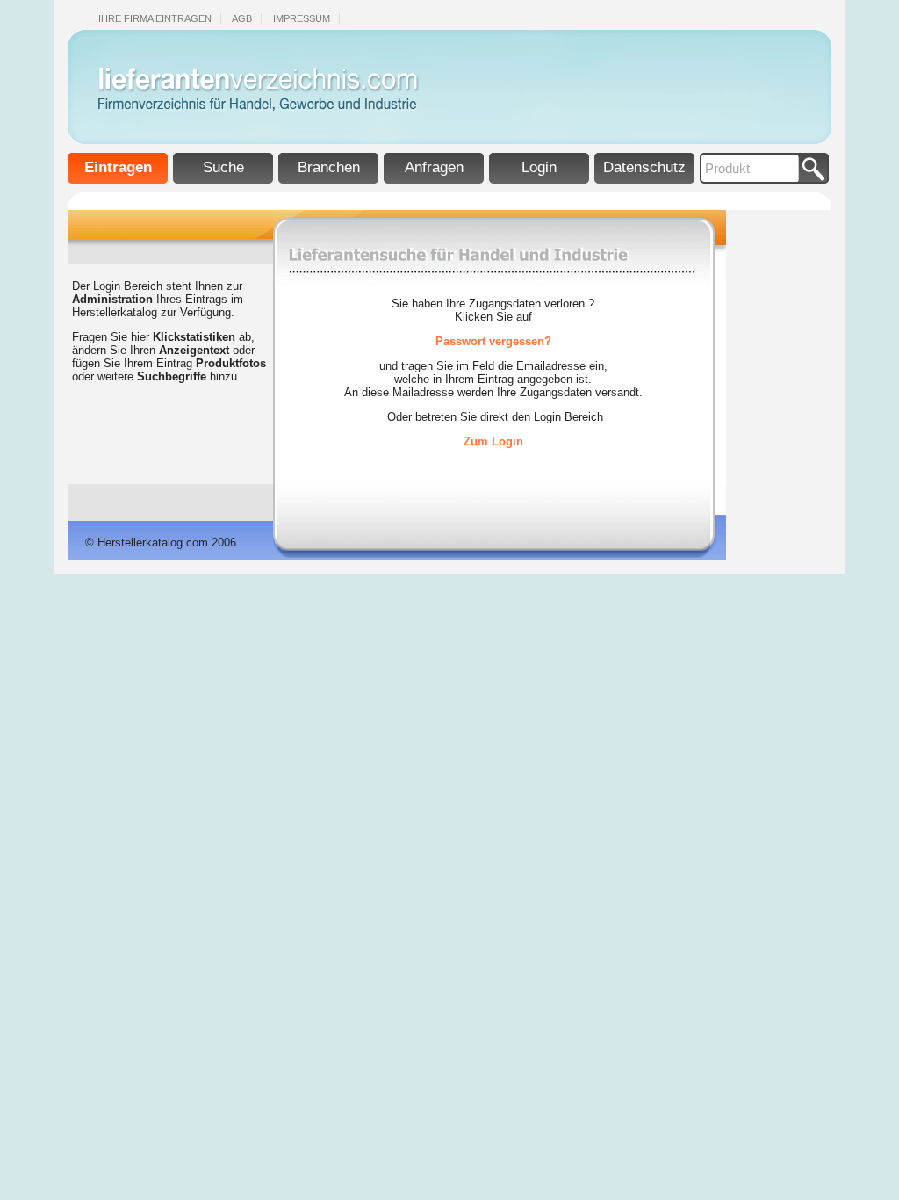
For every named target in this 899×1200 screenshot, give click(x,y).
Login (539, 167)
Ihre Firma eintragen (155, 18)
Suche (223, 167)
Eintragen (118, 167)
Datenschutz (644, 167)
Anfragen (434, 167)
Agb (242, 18)
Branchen (329, 167)
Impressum (301, 18)
